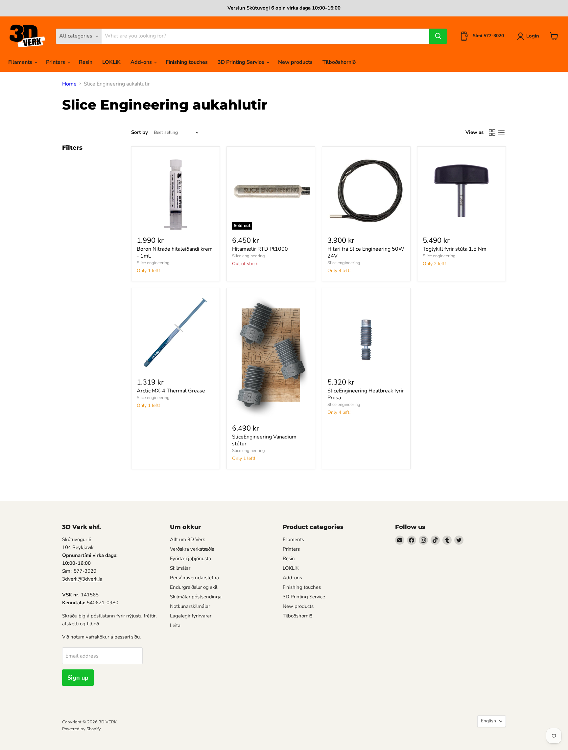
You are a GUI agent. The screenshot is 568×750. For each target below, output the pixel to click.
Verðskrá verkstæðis (192, 549)
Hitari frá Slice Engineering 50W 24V (365, 252)
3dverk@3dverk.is (82, 579)
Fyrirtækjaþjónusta (190, 558)
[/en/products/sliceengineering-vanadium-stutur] (271, 355)
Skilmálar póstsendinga (196, 596)
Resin (85, 62)
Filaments (21, 62)
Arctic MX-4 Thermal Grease (171, 390)
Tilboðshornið (339, 62)
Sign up (77, 678)
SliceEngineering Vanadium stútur (264, 440)
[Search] (438, 36)
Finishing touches (187, 62)
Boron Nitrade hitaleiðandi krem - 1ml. (175, 252)
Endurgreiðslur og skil (193, 587)
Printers (56, 62)
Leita (175, 625)
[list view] (501, 132)
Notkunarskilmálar (190, 606)
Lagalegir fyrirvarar (190, 615)
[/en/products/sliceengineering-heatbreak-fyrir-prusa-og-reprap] (366, 332)
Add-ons (141, 62)
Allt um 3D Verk (187, 539)
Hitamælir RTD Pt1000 (260, 249)
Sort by (139, 132)
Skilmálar (180, 568)
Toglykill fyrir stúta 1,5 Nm (454, 249)
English (488, 721)
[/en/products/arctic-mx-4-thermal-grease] (175, 332)
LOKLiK (111, 62)
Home (69, 84)
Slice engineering (153, 263)
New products (295, 62)
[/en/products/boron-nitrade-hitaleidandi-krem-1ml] (175, 191)
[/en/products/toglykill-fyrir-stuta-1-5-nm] (461, 191)
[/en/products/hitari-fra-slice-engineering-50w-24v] (366, 191)
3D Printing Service (242, 62)
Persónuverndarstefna (194, 577)
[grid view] (492, 132)
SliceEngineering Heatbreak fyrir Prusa (365, 394)
